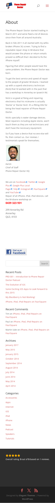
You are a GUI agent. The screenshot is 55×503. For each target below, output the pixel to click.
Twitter (31, 182)
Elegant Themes (27, 495)
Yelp (15, 189)
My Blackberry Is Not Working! (20, 297)
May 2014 (10, 381)
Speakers (10, 434)
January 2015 (12, 354)
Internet (9, 406)
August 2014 (12, 367)
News (8, 424)
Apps (8, 402)
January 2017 (12, 345)
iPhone (9, 420)
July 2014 (10, 372)
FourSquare (39, 189)
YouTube (14, 192)
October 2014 (12, 358)
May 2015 (10, 349)
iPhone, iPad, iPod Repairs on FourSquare (26, 301)
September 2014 (14, 363)
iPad (8, 416)
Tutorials (10, 438)
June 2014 (10, 376)
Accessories (11, 397)
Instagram (26, 189)
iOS (7, 411)
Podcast (9, 429)
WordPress (27, 499)
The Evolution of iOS (15, 284)
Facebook (20, 182)
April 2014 (11, 385)
